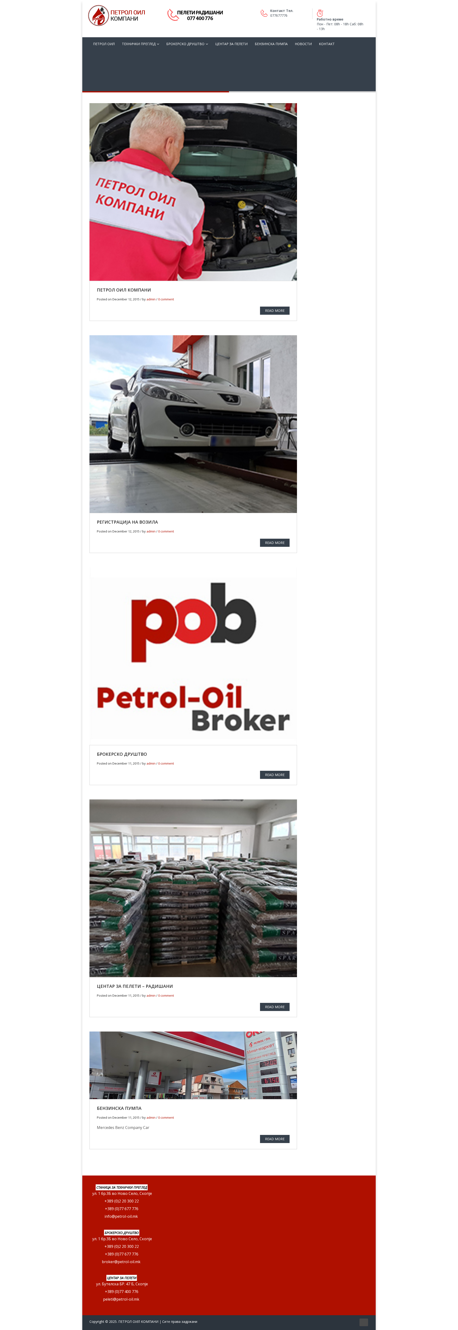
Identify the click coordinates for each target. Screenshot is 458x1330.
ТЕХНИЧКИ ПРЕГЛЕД (139, 44)
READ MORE (275, 310)
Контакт (327, 44)
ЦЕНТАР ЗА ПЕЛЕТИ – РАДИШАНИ (135, 986)
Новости (303, 44)
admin (151, 299)
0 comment (166, 299)
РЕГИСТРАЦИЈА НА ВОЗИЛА (127, 522)
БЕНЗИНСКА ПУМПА (271, 44)
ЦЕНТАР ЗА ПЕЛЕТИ (231, 44)
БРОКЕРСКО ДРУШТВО (185, 44)
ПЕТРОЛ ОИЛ (104, 44)
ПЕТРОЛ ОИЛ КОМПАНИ (124, 290)
